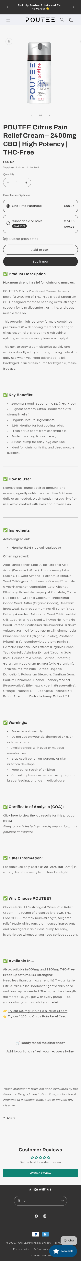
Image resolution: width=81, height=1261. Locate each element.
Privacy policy (21, 1249)
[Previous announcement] (7, 7)
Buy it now (40, 261)
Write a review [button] (40, 1173)
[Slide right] (49, 115)
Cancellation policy (42, 1255)
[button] (8, 19)
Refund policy (42, 1249)
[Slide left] (31, 115)
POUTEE (22, 1243)
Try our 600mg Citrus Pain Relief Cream (37, 1010)
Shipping (8, 167)
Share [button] (11, 1117)
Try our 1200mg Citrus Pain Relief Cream (38, 1016)
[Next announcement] (73, 7)
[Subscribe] (62, 1201)
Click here (10, 815)
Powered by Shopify (39, 1243)
